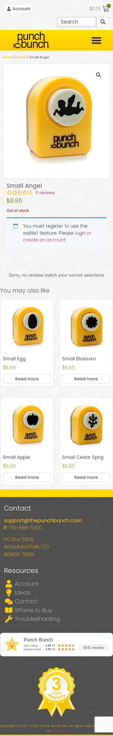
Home (8, 57)
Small (21, 57)
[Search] (102, 22)
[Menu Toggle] (96, 40)
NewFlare (59, 731)
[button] (98, 75)
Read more (27, 379)
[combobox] (76, 22)
